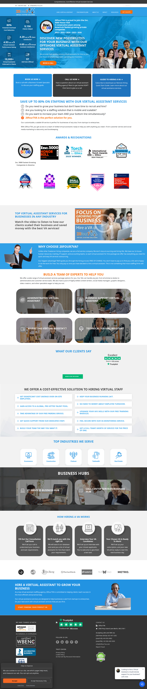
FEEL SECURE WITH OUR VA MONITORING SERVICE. (102, 421)
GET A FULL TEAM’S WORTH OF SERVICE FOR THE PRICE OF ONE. (104, 429)
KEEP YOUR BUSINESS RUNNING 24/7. (96, 396)
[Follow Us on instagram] (66, 642)
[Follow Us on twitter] (76, 642)
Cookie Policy (21, 685)
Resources (114, 12)
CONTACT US (100, 622)
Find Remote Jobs (82, 12)
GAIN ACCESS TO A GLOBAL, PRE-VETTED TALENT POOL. (44, 406)
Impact (105, 12)
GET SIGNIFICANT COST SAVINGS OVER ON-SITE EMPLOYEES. (41, 397)
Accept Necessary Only (39, 681)
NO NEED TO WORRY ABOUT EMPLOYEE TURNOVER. (102, 404)
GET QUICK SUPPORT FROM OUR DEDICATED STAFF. (42, 421)
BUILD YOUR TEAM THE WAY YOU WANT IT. (39, 428)
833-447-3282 (112, 636)
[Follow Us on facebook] (57, 642)
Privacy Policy (60, 652)
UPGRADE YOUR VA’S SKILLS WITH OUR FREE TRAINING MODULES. (104, 412)
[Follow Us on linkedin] (62, 642)
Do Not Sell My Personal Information (68, 657)
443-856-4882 (107, 638)
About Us (95, 12)
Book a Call (48, 63)
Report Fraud (100, 647)
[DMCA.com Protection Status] (101, 657)
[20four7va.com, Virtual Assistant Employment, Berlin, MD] (26, 652)
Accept (14, 681)
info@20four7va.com (36, 5)
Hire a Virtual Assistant (64, 12)
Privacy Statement (30, 685)
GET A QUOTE (126, 12)
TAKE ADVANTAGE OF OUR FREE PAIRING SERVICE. (42, 413)
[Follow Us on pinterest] (71, 642)
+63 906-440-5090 (109, 641)
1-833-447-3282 (21, 5)
